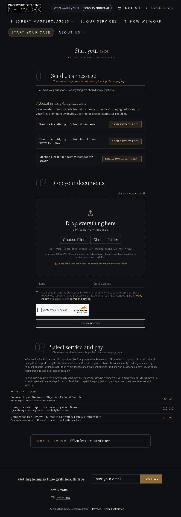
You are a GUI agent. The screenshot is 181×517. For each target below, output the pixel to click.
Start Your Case (31, 32)
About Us (70, 32)
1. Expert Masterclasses (41, 21)
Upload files (90, 323)
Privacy (96, 509)
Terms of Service (79, 298)
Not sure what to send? (131, 193)
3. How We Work (143, 21)
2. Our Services (99, 21)
